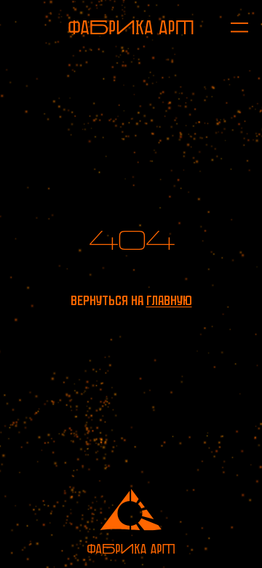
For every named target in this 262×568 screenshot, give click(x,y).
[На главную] (131, 27)
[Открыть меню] (232, 27)
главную (169, 300)
